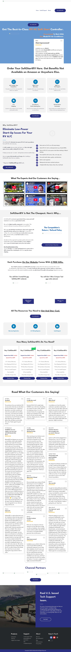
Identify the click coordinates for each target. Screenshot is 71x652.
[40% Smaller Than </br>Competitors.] (13, 82)
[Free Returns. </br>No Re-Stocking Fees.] (35, 100)
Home (37, 10)
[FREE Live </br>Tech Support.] (57, 82)
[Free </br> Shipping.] (13, 100)
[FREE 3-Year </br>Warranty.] (35, 82)
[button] (52, 133)
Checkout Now (10, 378)
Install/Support (43, 10)
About (49, 10)
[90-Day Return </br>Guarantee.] (57, 100)
